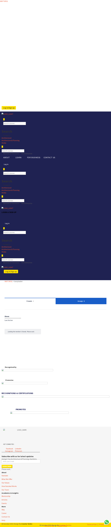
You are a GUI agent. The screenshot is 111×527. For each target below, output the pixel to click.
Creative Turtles (26, 524)
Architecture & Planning (11, 140)
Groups (81, 301)
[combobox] (9, 320)
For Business (33, 157)
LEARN (18, 157)
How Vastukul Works (9, 486)
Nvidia (4, 143)
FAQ (3, 510)
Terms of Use (92, 524)
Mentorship (6, 496)
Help (3, 520)
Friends (30, 301)
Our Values (5, 483)
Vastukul (5, 475)
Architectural (6, 138)
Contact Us (49, 157)
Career (4, 513)
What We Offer (7, 479)
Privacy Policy (62, 526)
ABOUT (6, 157)
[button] (8, 157)
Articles (4, 500)
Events (4, 503)
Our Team (5, 490)
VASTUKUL (4, 1)
